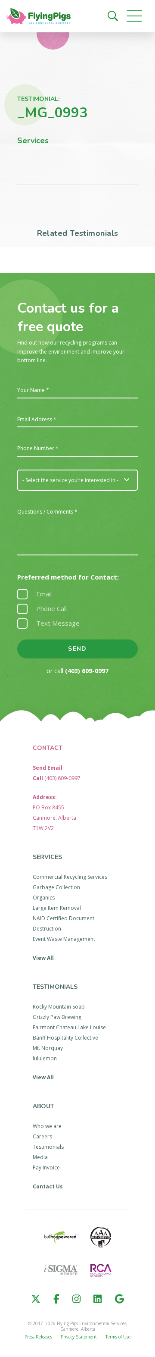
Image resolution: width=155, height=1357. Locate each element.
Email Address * (36, 419)
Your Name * (33, 390)
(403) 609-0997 (86, 671)
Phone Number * (38, 448)
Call (57, 778)
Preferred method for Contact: (68, 577)
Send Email (47, 767)
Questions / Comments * (47, 511)
